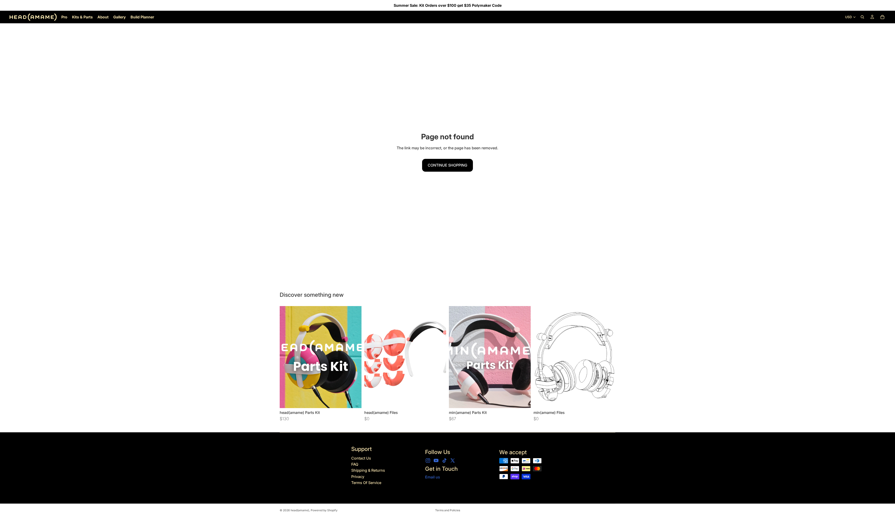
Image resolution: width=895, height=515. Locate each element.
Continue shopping (447, 165)
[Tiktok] (444, 460)
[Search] (862, 17)
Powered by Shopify (324, 510)
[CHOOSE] (354, 401)
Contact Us (361, 458)
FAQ (354, 464)
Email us (432, 477)
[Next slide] (354, 357)
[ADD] (439, 401)
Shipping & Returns (368, 470)
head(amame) (300, 510)
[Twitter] (452, 460)
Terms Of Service (366, 482)
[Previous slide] (287, 357)
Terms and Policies (447, 510)
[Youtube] (436, 460)
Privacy (357, 476)
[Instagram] (428, 460)
